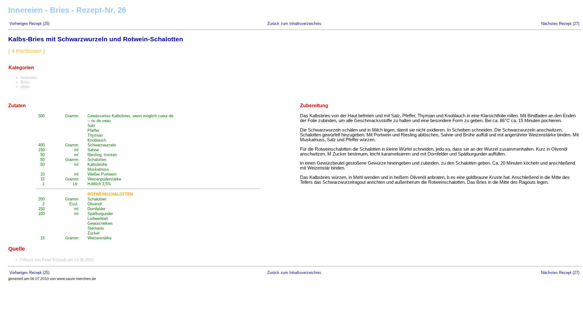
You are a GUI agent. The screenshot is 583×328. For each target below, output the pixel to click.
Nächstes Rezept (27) (560, 23)
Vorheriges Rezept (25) (29, 23)
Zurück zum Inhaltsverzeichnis (294, 23)
